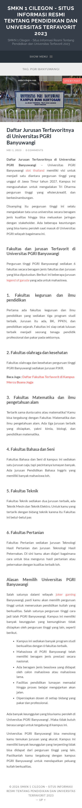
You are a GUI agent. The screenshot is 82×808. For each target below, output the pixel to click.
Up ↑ (42, 799)
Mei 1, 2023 (14, 150)
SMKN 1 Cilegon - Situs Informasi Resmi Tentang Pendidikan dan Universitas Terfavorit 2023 (41, 20)
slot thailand (35, 170)
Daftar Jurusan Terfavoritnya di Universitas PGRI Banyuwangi (40, 136)
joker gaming (65, 594)
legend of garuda (18, 280)
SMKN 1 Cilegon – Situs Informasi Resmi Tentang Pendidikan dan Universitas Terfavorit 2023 (41, 791)
